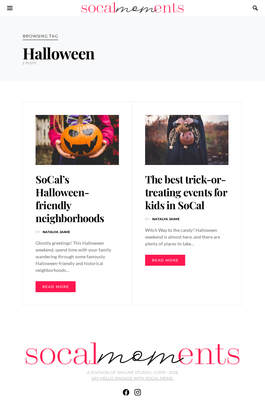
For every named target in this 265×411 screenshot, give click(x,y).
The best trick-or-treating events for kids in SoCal (186, 192)
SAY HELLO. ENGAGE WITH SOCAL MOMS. (132, 378)
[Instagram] (137, 392)
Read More (55, 286)
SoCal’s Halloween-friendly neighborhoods (70, 198)
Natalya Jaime (56, 232)
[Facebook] (126, 392)
